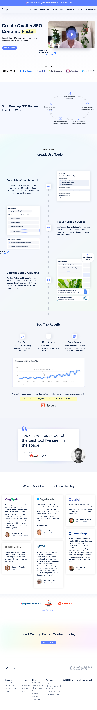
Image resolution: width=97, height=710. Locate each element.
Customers (33, 9)
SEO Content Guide (52, 694)
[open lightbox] (71, 36)
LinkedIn (35, 694)
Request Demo (90, 9)
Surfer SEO (25, 688)
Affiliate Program (37, 688)
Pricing (54, 9)
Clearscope (25, 683)
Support (35, 691)
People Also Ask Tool (53, 692)
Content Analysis (10, 688)
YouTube (35, 696)
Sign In (79, 9)
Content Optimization (12, 683)
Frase (23, 691)
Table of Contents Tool (53, 686)
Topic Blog (49, 683)
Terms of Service (38, 685)
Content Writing (10, 685)
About (62, 9)
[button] (70, 9)
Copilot (7, 691)
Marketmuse (26, 685)
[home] (7, 9)
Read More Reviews (49, 610)
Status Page (36, 699)
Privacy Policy (37, 682)
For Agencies (44, 9)
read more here (66, 3)
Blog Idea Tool (50, 689)
